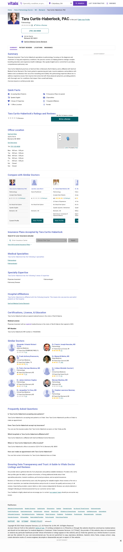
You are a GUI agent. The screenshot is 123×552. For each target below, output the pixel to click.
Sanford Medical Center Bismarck (35, 42)
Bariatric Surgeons (30, 508)
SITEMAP (25, 521)
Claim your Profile (84, 20)
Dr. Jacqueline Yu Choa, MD (27, 390)
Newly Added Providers (36, 517)
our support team (55, 492)
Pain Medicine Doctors (28, 514)
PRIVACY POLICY (36, 521)
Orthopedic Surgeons (14, 514)
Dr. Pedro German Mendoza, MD (28, 368)
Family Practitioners (13, 511)
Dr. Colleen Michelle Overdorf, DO (63, 369)
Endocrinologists (96, 508)
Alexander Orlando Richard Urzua (26, 345)
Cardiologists (41, 508)
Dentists (58, 508)
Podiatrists (60, 514)
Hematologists (38, 511)
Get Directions (12, 143)
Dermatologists (67, 508)
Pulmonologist (12, 263)
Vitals (76, 147)
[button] (68, 139)
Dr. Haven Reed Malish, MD (61, 189)
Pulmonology (12, 260)
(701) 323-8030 (15, 146)
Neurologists (55, 511)
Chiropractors (50, 508)
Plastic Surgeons (50, 514)
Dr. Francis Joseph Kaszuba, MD (63, 344)
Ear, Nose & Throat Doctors (81, 508)
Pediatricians (40, 514)
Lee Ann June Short (37, 189)
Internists (46, 511)
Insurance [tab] (48, 47)
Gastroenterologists (26, 511)
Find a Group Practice (62, 517)
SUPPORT (11, 521)
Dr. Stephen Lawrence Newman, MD (63, 391)
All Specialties (24, 517)
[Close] (121, 541)
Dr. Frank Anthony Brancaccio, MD (28, 357)
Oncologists (81, 511)
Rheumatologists (89, 514)
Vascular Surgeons (13, 517)
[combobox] (33, 3)
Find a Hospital (49, 517)
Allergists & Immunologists (15, 508)
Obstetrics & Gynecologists (68, 511)
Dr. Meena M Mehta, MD (60, 356)
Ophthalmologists (92, 511)
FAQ (18, 521)
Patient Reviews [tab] (25, 47)
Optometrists (102, 511)
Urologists (99, 514)
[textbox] (33, 3)
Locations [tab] (38, 47)
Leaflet (66, 147)
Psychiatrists (68, 514)
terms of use (40, 528)
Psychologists (78, 514)
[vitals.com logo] (13, 3)
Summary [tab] (13, 47)
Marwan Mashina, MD (60, 380)
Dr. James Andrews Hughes (27, 380)
